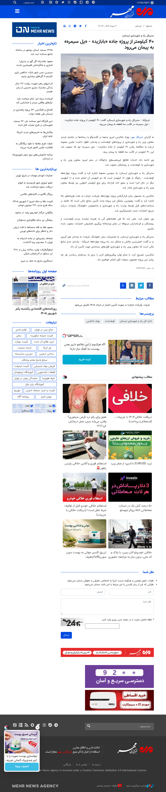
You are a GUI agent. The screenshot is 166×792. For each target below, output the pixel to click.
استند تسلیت (24, 348)
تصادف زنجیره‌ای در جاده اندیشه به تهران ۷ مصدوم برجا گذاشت (35, 240)
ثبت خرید (84, 359)
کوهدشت (110, 321)
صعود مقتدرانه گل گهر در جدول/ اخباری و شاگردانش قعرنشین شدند (34, 63)
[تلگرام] (56, 725)
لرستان (138, 26)
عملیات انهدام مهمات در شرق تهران (34, 176)
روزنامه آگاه (23, 397)
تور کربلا (47, 348)
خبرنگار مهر (137, 137)
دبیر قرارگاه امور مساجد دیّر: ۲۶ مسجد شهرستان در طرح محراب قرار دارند (33, 123)
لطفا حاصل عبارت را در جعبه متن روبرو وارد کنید (128, 620)
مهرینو (17, 391)
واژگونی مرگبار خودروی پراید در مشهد (34, 213)
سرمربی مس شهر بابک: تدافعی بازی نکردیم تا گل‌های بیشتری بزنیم (34, 74)
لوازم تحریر (21, 330)
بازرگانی (67, 765)
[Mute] (117, 361)
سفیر (18, 336)
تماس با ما (81, 765)
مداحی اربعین (46, 354)
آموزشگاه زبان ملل (34, 384)
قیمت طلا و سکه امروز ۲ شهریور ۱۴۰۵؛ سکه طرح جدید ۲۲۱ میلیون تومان (33, 203)
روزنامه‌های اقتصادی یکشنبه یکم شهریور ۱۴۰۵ (36, 311)
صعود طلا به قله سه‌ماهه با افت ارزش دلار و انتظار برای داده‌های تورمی (33, 229)
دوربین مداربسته (24, 354)
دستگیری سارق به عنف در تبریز (37, 261)
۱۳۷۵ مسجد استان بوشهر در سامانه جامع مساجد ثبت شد (34, 52)
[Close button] (37, 727)
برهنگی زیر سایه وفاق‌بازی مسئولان (35, 220)
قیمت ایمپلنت (21, 366)
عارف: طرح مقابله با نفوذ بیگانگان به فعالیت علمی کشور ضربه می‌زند (34, 146)
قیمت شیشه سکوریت (41, 336)
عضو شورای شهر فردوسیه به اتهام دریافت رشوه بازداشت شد (35, 185)
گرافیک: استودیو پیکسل (107, 786)
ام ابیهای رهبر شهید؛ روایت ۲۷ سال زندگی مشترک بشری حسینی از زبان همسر (34, 87)
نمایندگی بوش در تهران (26, 378)
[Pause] (112, 361)
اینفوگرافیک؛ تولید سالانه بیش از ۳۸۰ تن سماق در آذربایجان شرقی (33, 252)
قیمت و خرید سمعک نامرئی (40, 391)
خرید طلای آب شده (44, 342)
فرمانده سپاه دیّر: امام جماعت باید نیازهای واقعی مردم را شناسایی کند (34, 101)
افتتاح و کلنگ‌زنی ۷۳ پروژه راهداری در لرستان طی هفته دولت (33, 112)
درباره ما (96, 765)
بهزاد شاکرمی (93, 321)
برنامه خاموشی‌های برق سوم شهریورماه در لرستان (32, 157)
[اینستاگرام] (44, 725)
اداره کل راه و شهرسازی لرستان (136, 321)
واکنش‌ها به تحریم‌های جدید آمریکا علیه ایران (35, 134)
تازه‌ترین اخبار (47, 43)
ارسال (66, 635)
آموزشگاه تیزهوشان (23, 372)
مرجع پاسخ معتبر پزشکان (34, 360)
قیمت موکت (21, 342)
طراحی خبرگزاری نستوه (136, 786)
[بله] (50, 725)
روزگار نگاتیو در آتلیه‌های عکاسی (36, 194)
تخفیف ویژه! (22, 767)
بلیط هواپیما (48, 378)
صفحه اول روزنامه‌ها (42, 271)
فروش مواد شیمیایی (44, 366)
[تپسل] (64, 336)
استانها (149, 26)
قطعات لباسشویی (46, 372)
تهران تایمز (46, 397)
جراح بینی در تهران (43, 330)
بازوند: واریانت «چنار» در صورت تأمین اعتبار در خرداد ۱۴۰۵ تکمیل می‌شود (112, 305)
